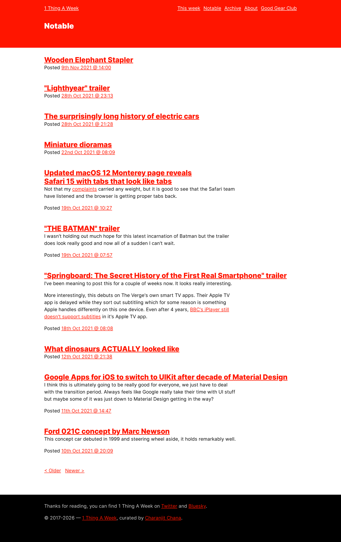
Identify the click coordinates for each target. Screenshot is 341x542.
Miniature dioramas (78, 144)
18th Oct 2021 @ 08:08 (87, 328)
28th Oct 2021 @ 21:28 (87, 124)
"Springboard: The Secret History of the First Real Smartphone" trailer (165, 275)
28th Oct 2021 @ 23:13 (87, 96)
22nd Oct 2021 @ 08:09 (88, 152)
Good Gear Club (279, 8)
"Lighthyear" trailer (77, 88)
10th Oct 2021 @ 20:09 (87, 451)
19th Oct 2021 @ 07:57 (86, 255)
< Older (52, 470)
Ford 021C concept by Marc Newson (107, 431)
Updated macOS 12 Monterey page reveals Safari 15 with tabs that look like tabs (118, 177)
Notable (212, 8)
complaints (84, 189)
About (251, 8)
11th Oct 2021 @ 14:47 (86, 411)
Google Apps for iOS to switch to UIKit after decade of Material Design (166, 377)
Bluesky (197, 506)
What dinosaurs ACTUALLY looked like (111, 348)
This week (188, 8)
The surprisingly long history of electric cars (121, 116)
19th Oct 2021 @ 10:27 (86, 208)
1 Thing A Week (61, 8)
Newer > (74, 470)
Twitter (169, 506)
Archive (232, 8)
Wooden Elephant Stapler (88, 59)
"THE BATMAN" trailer (82, 228)
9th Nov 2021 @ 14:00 (86, 67)
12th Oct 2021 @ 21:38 (86, 356)
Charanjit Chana (163, 518)
